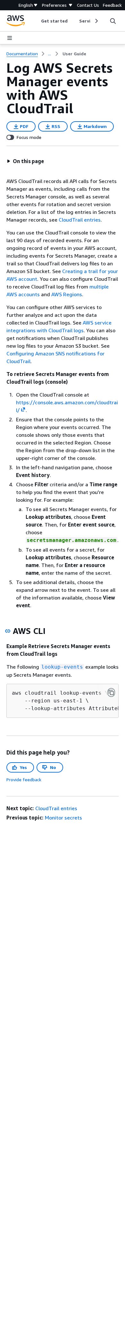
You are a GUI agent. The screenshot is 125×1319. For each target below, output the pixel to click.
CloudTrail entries (80, 219)
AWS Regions (66, 294)
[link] (74, 53)
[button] (25, 161)
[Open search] (113, 20)
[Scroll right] (96, 21)
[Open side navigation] (9, 38)
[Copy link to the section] (8, 631)
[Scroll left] (36, 21)
